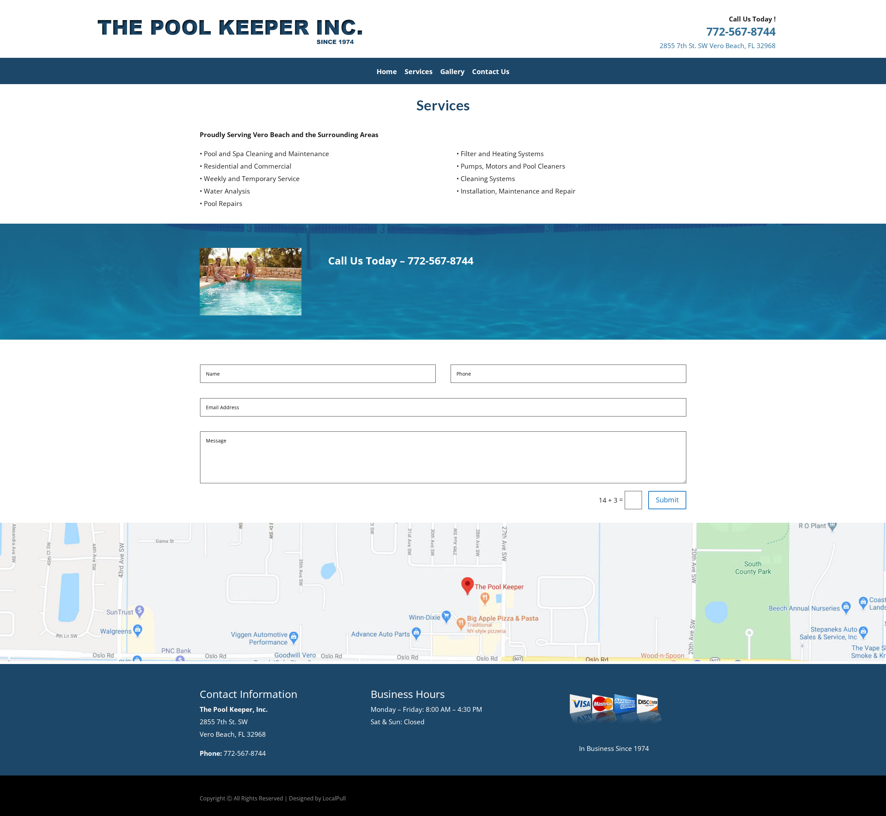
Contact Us (490, 72)
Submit (667, 499)
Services (419, 72)
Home (387, 72)
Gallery (452, 72)
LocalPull (334, 798)
